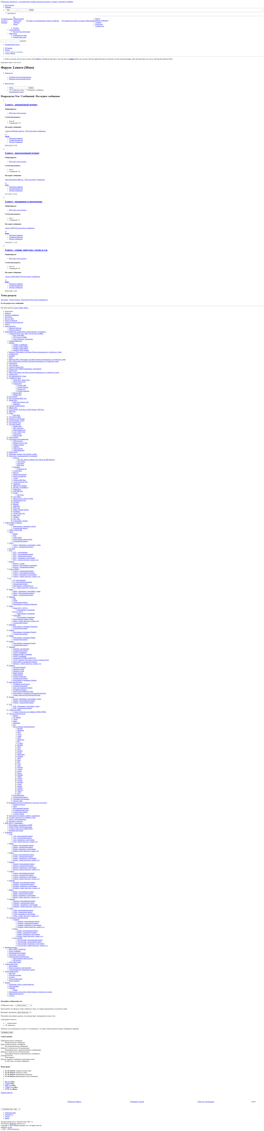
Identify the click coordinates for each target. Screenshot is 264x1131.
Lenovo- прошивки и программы (24, 877)
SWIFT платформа (19, 656)
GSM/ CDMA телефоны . (13, 523)
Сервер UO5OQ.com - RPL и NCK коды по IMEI (26, 333)
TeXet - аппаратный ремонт (23, 912)
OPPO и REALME (15, 530)
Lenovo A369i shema (12, 276)
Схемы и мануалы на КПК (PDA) (21, 829)
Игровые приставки (16, 830)
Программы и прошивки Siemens (25, 680)
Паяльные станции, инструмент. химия (23, 454)
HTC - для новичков (20, 552)
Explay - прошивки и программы (24, 858)
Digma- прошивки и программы (24, 849)
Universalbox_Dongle (20, 521)
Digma (11, 843)
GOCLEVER (17, 938)
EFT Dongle (13, 396)
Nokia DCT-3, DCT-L (20, 608)
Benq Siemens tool (19, 430)
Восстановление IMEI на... (14, 179)
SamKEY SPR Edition (20, 348)
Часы (15, 806)
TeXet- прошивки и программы (24, 914)
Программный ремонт (21, 808)
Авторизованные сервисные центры (22, 969)
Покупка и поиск (15, 975)
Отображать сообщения (34, 90)
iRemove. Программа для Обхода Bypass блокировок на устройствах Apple (35, 352)
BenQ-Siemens (18, 673)
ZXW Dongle (13, 437)
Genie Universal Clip (20, 482)
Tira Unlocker (13, 365)
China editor (17, 434)
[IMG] (7, 1085)
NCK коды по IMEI (20, 337)
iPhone (15, 534)
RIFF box (12, 411)
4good (19, 736)
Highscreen (21, 754)
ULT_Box (16, 519)
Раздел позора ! (14, 981)
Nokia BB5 (17, 615)
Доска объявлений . (12, 971)
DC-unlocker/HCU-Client (17, 376)
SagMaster (16, 511)
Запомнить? (11, 13)
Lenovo (11, 871)
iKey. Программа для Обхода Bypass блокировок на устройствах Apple (34, 361)
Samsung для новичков (21, 649)
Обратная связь (10, 1113)
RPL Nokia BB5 (18, 335)
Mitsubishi (16, 723)
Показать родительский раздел (20, 79)
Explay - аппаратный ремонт (23, 856)
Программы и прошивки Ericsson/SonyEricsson (29, 693)
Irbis (18, 762)
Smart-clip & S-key (19, 382)
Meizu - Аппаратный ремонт (23, 595)
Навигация (13, 33)
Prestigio (20, 782)
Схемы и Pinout (18, 814)
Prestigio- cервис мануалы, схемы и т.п (26, 888)
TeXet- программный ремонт (23, 910)
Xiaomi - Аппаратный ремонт (23, 702)
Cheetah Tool (13, 354)
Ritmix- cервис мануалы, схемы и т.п (26, 897)
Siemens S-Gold (18, 671)
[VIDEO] (8, 1087)
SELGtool (16, 415)
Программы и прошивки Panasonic (25, 626)
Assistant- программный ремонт (28, 921)
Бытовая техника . (11, 947)
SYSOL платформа (20, 652)
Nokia (11, 606)
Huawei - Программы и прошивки (25, 565)
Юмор (15, 990)
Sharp (15, 721)
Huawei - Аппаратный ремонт (23, 567)
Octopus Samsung (23, 391)
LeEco (19, 771)
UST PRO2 (17, 497)
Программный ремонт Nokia (23, 619)
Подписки (8, 317)
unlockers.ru (9, 1114)
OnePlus (20, 775)
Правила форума (7, 1092)
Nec (14, 725)
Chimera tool (13, 374)
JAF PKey (20, 463)
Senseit (19, 786)
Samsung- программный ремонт (24, 901)
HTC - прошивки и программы (24, 558)
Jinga (19, 766)
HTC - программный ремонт (23, 554)
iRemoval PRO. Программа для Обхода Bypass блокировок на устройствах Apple (37, 359)
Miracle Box (13, 408)
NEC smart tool (18, 428)
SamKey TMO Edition (20, 346)
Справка (98, 22)
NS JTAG (20, 495)
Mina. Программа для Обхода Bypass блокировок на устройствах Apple (34, 372)
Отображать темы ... (8, 1005)
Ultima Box (17, 489)
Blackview (20, 740)
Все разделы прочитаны (21, 32)
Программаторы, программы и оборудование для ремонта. (25, 332)
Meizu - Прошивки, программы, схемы (26, 591)
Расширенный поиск (12, 44)
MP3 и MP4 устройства (17, 949)
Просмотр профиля (16, 138)
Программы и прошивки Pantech (24, 632)
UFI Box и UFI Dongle (17, 419)
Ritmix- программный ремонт (23, 892)
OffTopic (12, 988)
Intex (19, 760)
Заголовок (4, 300)
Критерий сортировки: (9, 1012)
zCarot (10, 1127)
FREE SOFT (13, 452)
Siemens (12, 665)
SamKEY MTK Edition (21, 350)
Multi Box (16, 506)
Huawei (11, 562)
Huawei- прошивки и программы (24, 867)
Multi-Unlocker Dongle (21, 510)
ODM (15, 600)
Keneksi (20, 767)
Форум (97, 19)
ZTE (10, 704)
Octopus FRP (21, 385)
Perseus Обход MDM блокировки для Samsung (25, 369)
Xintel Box (16, 484)
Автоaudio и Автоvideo (17, 955)
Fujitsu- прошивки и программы (28, 934)
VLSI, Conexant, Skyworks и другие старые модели (31, 660)
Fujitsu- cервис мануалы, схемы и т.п (30, 936)
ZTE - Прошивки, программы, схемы (26, 706)
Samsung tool (17, 435)
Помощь (8, 7)
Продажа (12, 973)
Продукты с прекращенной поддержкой (23, 456)
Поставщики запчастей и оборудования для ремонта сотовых (30, 992)
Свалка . (12, 995)
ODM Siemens (18, 675)
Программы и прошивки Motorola (25, 604)
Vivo (19, 793)
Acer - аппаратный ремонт (22, 838)
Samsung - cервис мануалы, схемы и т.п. (27, 664)
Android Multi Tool (15, 341)
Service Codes (18, 801)
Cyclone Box (17, 471)
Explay (19, 753)
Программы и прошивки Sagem (24, 643)
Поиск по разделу (9, 83)
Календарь (99, 24)
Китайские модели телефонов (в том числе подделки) (28, 803)
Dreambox (16, 467)
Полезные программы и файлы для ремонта (24, 816)
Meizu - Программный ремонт (23, 593)
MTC (19, 732)
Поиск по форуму (11, 320)
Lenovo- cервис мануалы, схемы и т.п (26, 879)
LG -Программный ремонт (22, 582)
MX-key (16, 472)
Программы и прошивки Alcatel (24, 526)
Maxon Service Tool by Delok (23, 498)
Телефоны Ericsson (19, 689)
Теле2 (19, 734)
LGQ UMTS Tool (19, 432)
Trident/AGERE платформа (22, 654)
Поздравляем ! (14, 986)
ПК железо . (17, 960)
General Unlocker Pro (16, 367)
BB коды (8, 1082)
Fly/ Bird (12, 549)
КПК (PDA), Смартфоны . (14, 823)
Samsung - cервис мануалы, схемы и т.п (27, 906)
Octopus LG (21, 389)
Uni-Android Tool (15, 422)
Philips (11, 636)
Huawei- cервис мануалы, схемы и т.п (26, 869)
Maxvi (19, 773)
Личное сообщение (16, 142)
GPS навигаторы (15, 962)
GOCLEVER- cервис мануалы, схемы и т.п (32, 945)
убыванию (11, 1025)
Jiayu (19, 764)
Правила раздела (19, 804)
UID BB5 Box (18, 491)
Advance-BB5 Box (19, 480)
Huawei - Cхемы (19, 563)
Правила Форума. (15, 328)
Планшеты (8, 832)
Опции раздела (9, 73)
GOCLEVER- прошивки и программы (30, 944)
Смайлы (8, 1083)
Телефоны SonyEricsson (21, 684)
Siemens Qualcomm (19, 676)
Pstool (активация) (19, 476)
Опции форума (14, 30)
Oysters (19, 780)
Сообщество (99, 26)
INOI (19, 758)
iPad (14, 536)
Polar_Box (16, 515)
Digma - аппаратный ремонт (23, 847)
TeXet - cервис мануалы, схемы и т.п (26, 916)
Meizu (11, 589)
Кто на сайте (9, 319)
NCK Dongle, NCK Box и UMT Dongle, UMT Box (26, 409)
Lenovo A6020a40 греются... (15, 131)
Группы (16, 28)
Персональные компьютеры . (19, 957)
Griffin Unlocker (18, 445)
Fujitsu (15, 929)
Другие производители (17, 714)
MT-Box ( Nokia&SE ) (20, 487)
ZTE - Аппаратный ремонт (22, 708)
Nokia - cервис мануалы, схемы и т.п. (26, 621)
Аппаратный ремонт (20, 528)
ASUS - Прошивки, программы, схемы (27, 545)
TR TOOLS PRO (15, 417)
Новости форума (15, 330)
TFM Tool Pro (18, 448)
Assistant (16, 919)
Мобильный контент (16, 994)
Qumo (19, 784)
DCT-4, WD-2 (18, 612)
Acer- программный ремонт (23, 836)
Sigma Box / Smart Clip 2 (21, 380)
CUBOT (20, 743)
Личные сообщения (12, 315)
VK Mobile (17, 717)
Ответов (17, 300)
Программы (13, 966)
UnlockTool (13, 363)
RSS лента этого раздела (17, 113)
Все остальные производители (24, 727)
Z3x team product (15, 424)
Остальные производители (18, 918)
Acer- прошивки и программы (23, 840)
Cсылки (12, 977)
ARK (19, 738)
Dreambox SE (22, 469)
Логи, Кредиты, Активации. (23, 339)
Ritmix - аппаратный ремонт (23, 893)
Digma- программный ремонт (23, 845)
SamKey (12, 343)
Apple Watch (17, 537)
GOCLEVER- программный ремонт (30, 940)
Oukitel (19, 778)
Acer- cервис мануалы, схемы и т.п (25, 842)
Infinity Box (13, 400)
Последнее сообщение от (39, 300)
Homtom (20, 756)
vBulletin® (12, 1124)
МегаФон (20, 730)
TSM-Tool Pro (18, 441)
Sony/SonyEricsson (15, 682)
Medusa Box (17, 395)
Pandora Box (17, 426)
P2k (14, 599)
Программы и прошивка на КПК (20, 825)
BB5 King (20, 465)
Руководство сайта (19, 37)
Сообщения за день (20, 35)
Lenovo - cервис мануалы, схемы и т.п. (26, 250)
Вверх (26, 308)
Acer (10, 834)
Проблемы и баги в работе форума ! (21, 984)
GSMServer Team (15, 378)
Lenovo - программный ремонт (22, 153)
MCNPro (16, 502)
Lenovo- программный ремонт (24, 873)
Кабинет (8, 313)
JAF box (16, 458)
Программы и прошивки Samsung (25, 662)
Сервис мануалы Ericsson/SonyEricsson (26, 695)
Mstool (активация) (20, 474)
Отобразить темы (17, 90)
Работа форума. (10, 326)
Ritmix (11, 890)
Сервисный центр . (11, 964)
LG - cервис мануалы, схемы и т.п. (25, 587)
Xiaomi (11, 697)
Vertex (19, 791)
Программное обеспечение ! (23, 958)
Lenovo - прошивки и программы (23, 201)
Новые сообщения (101, 20)
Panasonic (12, 625)
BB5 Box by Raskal (19, 485)
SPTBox (16, 517)
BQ (18, 741)
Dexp (19, 749)
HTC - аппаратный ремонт (22, 556)
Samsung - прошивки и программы (25, 905)
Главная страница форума (14, 322)
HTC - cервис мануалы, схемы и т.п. (26, 560)
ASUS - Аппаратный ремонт (23, 547)
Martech (16, 504)
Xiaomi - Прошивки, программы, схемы (27, 699)
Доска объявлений (15, 979)
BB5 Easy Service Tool (21, 402)
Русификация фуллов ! (21, 810)
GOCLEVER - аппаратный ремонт (29, 942)
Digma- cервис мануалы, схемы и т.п (26, 851)
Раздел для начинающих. (18, 819)
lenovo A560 (9, 228)
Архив (7, 1116)
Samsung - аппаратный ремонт (24, 903)
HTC (10, 550)
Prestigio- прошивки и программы (25, 886)
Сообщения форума (16, 140)
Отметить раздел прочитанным (20, 77)
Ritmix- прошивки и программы (24, 895)
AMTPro (16, 447)
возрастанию (12, 1023)
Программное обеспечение (22, 539)
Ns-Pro (15, 493)
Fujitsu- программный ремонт (27, 931)
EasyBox (12, 356)
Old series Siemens (19, 667)
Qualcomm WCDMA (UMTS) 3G (24, 658)
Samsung (12, 647)
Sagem (11, 641)
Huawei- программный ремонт (24, 864)
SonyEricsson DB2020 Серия (23, 691)
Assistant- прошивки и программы (29, 925)
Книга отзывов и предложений (20, 968)
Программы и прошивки (26, 610)
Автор (11, 300)
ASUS (11, 543)
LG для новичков (19, 580)
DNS (19, 747)
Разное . (8, 982)
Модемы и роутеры (16, 821)
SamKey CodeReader (20, 345)
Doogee (19, 751)
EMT (11, 358)
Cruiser (15, 478)
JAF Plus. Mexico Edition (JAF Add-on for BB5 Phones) (36, 460)
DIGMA (20, 745)
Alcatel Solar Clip (19, 513)
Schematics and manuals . (21, 799)
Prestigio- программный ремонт (24, 882)
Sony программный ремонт (22, 688)
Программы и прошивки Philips (24, 638)
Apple (11, 532)
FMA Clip (16, 508)
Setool (11, 413)
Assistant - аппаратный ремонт (28, 923)
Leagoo (19, 769)
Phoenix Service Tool (20, 443)
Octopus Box (17, 383)
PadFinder (16, 404)
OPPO (19, 777)
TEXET (20, 788)
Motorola (12, 597)
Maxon (15, 715)
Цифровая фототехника (17, 953)
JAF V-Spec (21, 461)
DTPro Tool (13, 371)
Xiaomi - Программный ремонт (24, 701)
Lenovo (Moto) (14, 569)
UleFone (20, 790)
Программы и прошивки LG (23, 586)
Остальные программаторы (18, 439)
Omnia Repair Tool (19, 500)
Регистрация (9, 5)
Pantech (11, 630)
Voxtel (15, 719)
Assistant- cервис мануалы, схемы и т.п (30, 927)
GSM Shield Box (19, 450)
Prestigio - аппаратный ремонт (23, 884)
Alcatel (11, 524)
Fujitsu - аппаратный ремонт (27, 932)
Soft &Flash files (18, 795)
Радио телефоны (15, 951)
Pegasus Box (17, 393)
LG (10, 578)
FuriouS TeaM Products (17, 406)
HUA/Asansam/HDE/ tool (17, 398)
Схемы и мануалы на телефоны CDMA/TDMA (29, 712)
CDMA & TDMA (15, 710)
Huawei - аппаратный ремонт (23, 866)
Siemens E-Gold (18, 669)
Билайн (20, 728)
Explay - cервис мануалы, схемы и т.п (26, 860)
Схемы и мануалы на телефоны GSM (22, 817)
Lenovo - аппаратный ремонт (21, 104)
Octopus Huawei (22, 387)
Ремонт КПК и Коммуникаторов (20, 827)
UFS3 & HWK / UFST (16, 421)
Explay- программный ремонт (23, 855)
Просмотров (25, 300)
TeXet (11, 908)
